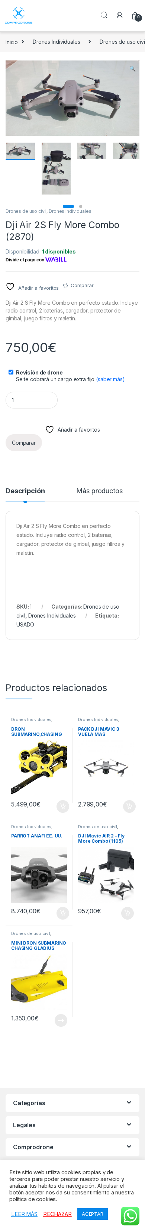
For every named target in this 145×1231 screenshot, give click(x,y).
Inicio (12, 41)
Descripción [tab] (25, 491)
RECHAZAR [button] (57, 1214)
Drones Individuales (56, 41)
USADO (25, 624)
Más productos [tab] (99, 491)
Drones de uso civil (26, 211)
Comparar (82, 285)
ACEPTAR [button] (92, 1214)
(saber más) (110, 379)
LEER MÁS (24, 1214)
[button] (132, 68)
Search (104, 15)
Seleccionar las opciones (53, 1020)
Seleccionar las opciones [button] (55, 806)
